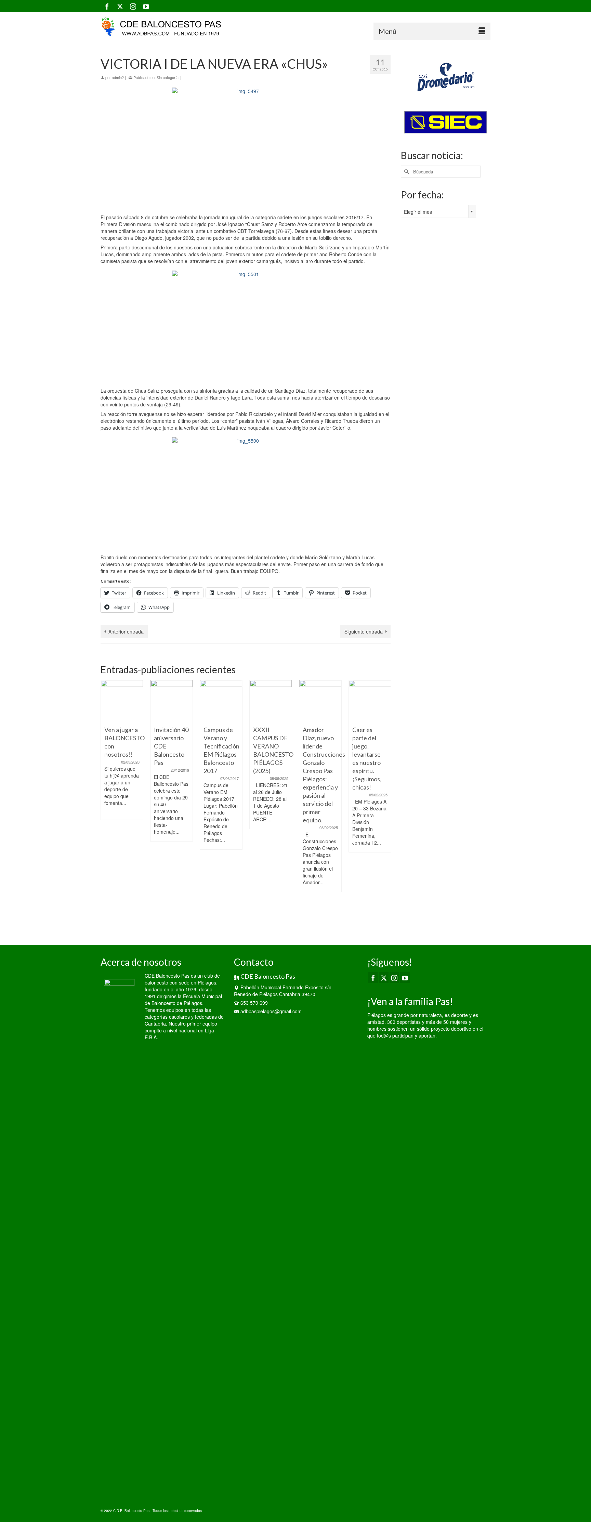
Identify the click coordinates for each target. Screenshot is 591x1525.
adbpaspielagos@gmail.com (271, 1011)
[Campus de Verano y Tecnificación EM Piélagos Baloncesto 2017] (174, 701)
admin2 (118, 77)
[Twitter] (120, 6)
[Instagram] (133, 6)
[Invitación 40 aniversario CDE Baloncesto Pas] (125, 701)
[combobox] (438, 211)
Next (385, 804)
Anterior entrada (126, 631)
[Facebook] (107, 6)
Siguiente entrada (363, 631)
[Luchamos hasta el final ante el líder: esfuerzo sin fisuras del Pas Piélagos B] (373, 701)
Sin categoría (168, 77)
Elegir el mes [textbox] (418, 211)
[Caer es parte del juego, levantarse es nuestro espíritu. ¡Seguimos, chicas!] (323, 701)
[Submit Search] (406, 172)
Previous (107, 804)
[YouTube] (146, 6)
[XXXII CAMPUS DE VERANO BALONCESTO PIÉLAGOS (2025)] (224, 701)
